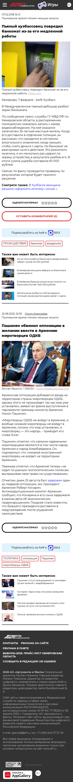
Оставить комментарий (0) (36, 216)
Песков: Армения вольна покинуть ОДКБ (40, 614)
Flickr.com (34, 93)
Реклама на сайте (35, 643)
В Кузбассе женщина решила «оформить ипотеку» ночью (31, 187)
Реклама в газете (16, 648)
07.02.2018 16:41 (11, 14)
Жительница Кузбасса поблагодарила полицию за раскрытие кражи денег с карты (41, 294)
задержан (55, 480)
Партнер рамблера (33, 765)
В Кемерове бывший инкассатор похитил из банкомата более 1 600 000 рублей (41, 283)
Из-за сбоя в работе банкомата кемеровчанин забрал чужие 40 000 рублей (42, 260)
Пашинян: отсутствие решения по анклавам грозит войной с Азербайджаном (41, 582)
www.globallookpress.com (52, 388)
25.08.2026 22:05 (12, 313)
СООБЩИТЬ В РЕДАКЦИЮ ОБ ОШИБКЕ (29, 661)
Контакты (10, 643)
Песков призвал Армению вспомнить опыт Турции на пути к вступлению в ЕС (40, 604)
